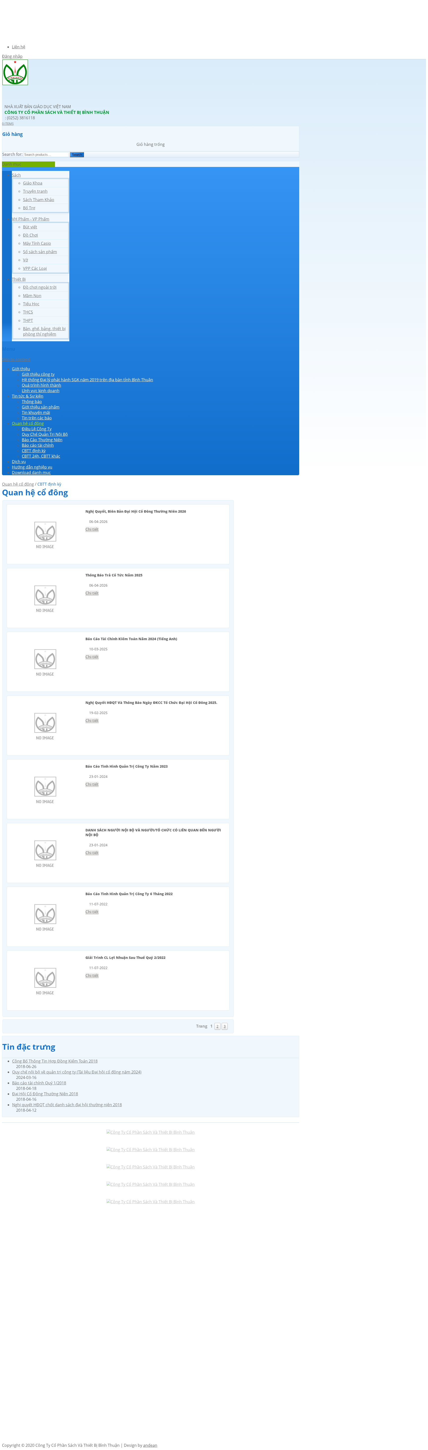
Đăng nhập (12, 56)
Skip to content (16, 359)
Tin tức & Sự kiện (27, 396)
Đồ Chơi (30, 235)
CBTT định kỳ (34, 450)
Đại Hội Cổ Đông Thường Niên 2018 (45, 1094)
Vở (25, 260)
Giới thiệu (21, 369)
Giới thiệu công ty (38, 374)
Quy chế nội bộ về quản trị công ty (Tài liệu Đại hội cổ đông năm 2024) (76, 1072)
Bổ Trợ (29, 208)
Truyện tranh (35, 191)
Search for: (12, 154)
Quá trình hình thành (41, 385)
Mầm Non (32, 295)
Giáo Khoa (32, 183)
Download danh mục (31, 472)
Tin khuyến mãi (36, 412)
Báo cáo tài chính (38, 445)
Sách (16, 175)
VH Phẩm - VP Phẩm (30, 219)
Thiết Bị (19, 279)
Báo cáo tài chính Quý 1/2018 (39, 1083)
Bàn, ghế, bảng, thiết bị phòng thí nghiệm (44, 331)
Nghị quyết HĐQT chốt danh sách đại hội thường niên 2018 (67, 1104)
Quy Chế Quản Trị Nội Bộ (45, 434)
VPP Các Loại (35, 268)
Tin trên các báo (37, 418)
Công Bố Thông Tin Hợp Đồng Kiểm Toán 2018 (55, 1061)
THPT (28, 320)
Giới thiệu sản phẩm (40, 407)
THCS (28, 312)
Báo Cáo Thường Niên (42, 439)
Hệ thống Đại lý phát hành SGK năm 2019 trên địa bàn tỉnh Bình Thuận (87, 379)
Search (77, 155)
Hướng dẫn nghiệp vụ (32, 467)
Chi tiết (92, 529)
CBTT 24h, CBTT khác (41, 456)
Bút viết (30, 227)
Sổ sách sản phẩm (40, 251)
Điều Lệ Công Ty (37, 429)
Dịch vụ (19, 461)
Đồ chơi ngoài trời (39, 287)
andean (150, 1445)
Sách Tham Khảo (38, 199)
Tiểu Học (31, 304)
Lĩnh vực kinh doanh (40, 390)
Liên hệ (18, 47)
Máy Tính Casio (37, 243)
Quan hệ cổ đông (28, 423)
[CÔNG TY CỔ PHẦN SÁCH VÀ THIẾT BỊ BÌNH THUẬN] (15, 84)
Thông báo (32, 401)
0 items (8, 123)
